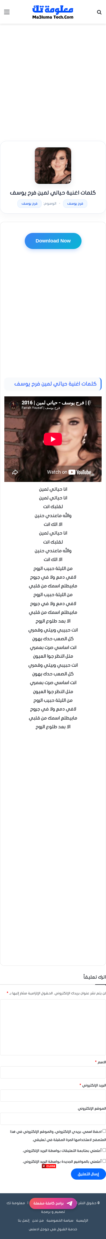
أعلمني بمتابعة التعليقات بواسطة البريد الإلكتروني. (62, 1151)
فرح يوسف (75, 203)
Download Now (53, 241)
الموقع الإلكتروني (92, 1108)
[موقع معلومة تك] (53, 12)
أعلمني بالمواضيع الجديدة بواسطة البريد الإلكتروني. (62, 1162)
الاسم (100, 1062)
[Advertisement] (53, 82)
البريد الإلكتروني (93, 1085)
